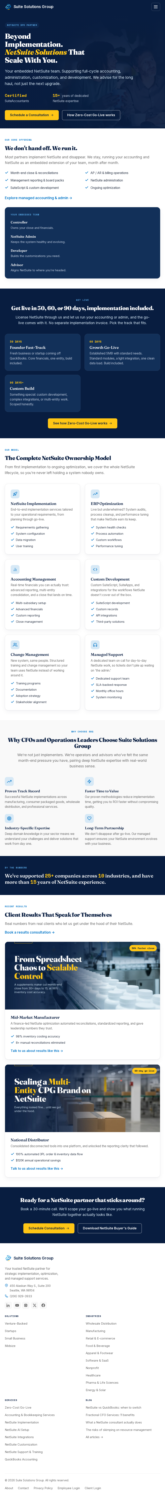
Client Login (93, 1488)
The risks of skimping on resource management (119, 1430)
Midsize (10, 1346)
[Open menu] (155, 7)
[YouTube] (17, 1305)
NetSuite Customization (21, 1444)
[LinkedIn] (8, 1305)
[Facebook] (43, 1305)
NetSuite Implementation (22, 1422)
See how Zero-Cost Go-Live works (80, 423)
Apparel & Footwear (99, 1353)
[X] (34, 1305)
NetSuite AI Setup (17, 1430)
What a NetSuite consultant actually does (114, 1422)
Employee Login (69, 1488)
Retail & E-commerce (100, 1338)
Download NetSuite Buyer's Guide (110, 1228)
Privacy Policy (43, 1488)
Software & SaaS (97, 1360)
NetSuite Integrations (19, 1437)
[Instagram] (25, 1305)
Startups (10, 1331)
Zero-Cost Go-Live (18, 1407)
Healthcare (93, 1375)
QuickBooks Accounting (21, 1459)
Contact (23, 1488)
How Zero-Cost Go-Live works (91, 115)
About (9, 1488)
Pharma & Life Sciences (102, 1382)
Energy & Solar (96, 1390)
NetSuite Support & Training (24, 1452)
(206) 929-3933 (21, 1296)
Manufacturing (95, 1331)
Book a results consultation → (30, 932)
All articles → (94, 1437)
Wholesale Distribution (101, 1323)
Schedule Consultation (47, 1228)
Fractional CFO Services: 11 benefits (110, 1415)
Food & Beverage (98, 1346)
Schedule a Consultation (29, 115)
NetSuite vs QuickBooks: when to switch (113, 1407)
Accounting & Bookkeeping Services (30, 1415)
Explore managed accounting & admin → (38, 198)
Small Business (15, 1338)
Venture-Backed (16, 1323)
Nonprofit (92, 1368)
